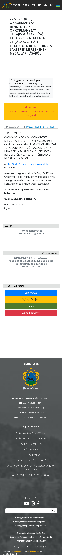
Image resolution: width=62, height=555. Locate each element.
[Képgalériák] (33, 5)
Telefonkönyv (31, 455)
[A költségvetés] (45, 5)
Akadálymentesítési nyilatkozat (31, 475)
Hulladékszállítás (31, 444)
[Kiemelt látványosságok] (39, 5)
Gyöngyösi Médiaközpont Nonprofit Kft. (31, 522)
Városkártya (31, 292)
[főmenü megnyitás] (59, 5)
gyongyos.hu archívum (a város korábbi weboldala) (31, 468)
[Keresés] (51, 5)
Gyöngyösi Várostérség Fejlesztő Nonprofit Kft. (31, 537)
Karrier (31, 306)
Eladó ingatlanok (31, 312)
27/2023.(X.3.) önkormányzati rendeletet (27, 164)
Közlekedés (31, 449)
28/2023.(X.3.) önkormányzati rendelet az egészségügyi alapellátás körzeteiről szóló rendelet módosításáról (31, 262)
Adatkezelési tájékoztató (31, 460)
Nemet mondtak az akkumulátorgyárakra (31, 232)
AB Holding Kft (33, 552)
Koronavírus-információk (31, 433)
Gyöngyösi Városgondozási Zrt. (31, 533)
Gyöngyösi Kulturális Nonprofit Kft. (31, 518)
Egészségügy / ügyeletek (31, 438)
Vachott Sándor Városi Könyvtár (31, 541)
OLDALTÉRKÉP (31, 498)
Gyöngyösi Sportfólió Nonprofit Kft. (31, 526)
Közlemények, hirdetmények (40, 127)
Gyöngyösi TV (18, 552)
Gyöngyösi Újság (31, 299)
